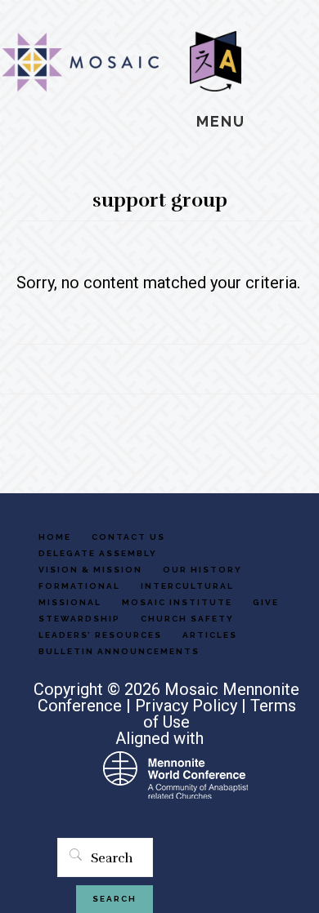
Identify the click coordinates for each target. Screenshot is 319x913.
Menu (220, 121)
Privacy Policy (186, 705)
